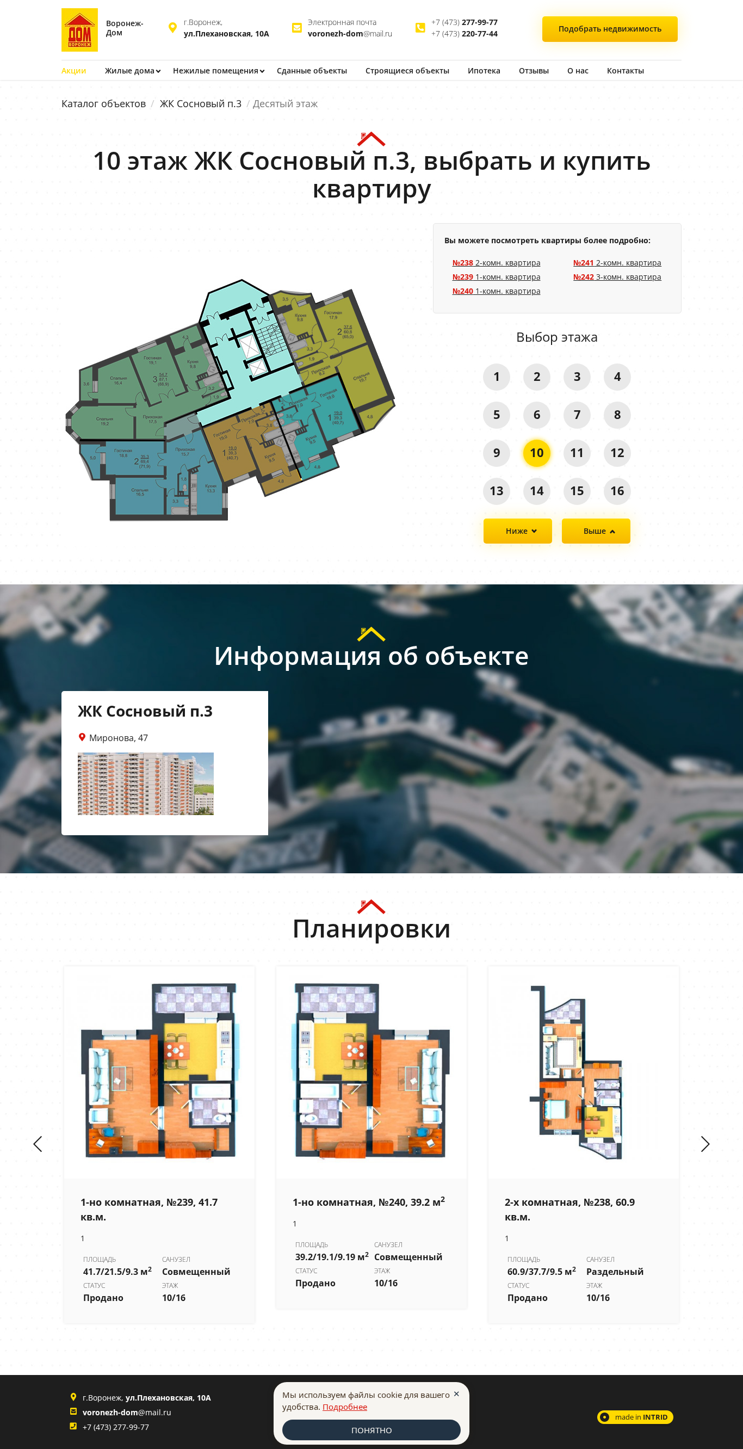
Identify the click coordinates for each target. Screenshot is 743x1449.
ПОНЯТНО (371, 1430)
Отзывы (534, 70)
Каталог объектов (103, 103)
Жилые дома (129, 70)
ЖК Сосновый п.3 (201, 103)
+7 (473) (464, 22)
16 (617, 490)
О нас (578, 70)
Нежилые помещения (215, 70)
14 (537, 490)
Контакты (625, 70)
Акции (73, 70)
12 (617, 452)
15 (577, 490)
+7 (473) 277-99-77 (116, 1427)
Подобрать (610, 28)
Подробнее (345, 1406)
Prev (37, 1145)
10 (537, 452)
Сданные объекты (312, 70)
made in (641, 1417)
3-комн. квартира (617, 277)
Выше (595, 531)
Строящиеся (407, 70)
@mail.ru (350, 33)
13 (497, 490)
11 (577, 452)
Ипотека (484, 70)
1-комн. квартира (497, 277)
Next (705, 1145)
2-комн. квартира (497, 262)
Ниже (517, 531)
